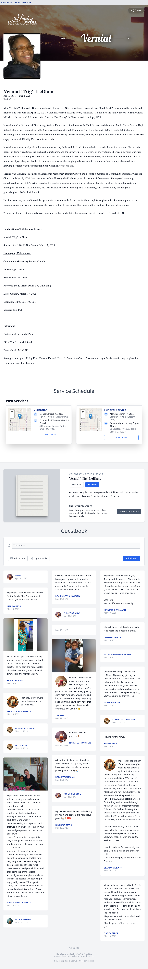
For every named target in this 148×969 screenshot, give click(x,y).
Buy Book (92, 484)
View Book (76, 484)
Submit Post (131, 558)
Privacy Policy (65, 956)
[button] (20, 416)
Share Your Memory (129, 511)
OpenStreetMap (77, 961)
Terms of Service (82, 956)
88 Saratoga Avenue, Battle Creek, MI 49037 (52, 427)
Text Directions (51, 434)
